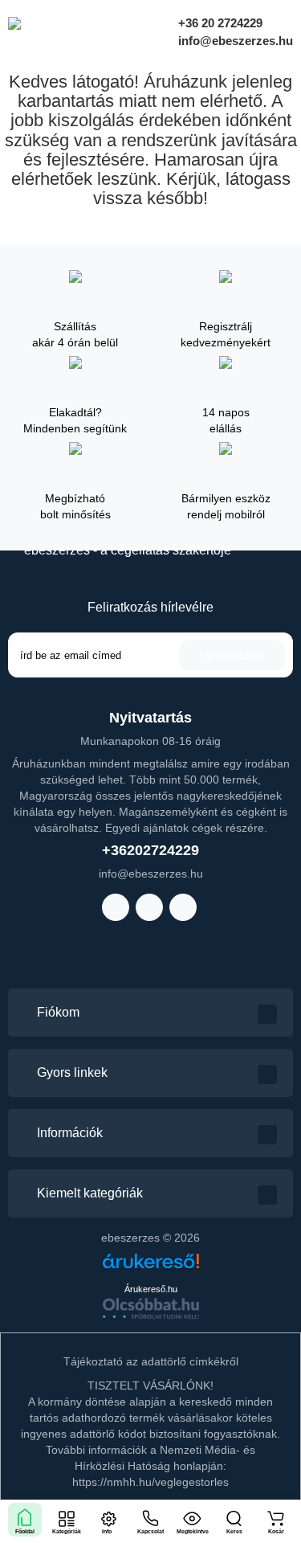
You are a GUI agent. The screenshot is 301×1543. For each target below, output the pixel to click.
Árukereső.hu (150, 1289)
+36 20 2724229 (218, 23)
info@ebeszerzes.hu (234, 40)
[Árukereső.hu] (151, 1267)
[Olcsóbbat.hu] (151, 1308)
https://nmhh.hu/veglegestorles (150, 1481)
